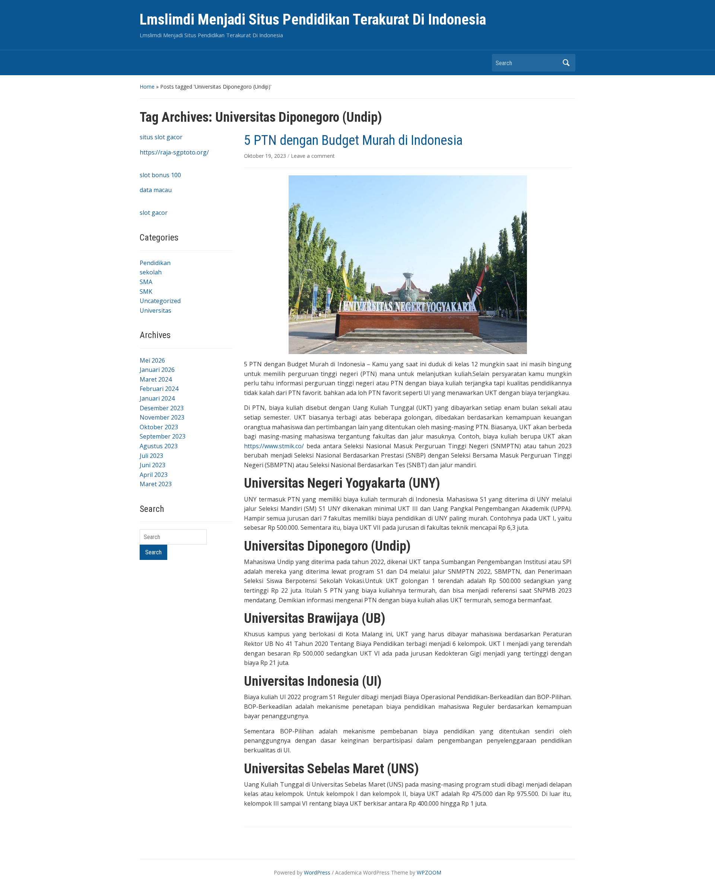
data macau (156, 190)
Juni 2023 (152, 465)
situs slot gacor (161, 137)
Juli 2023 (151, 456)
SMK (146, 291)
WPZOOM (429, 872)
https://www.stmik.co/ (274, 446)
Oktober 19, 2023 (265, 155)
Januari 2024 (157, 398)
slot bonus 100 (160, 175)
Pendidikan (155, 263)
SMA (146, 282)
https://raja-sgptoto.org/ (174, 152)
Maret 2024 (156, 379)
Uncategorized (160, 301)
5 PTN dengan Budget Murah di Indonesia (353, 140)
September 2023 (162, 436)
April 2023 (154, 475)
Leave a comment (313, 155)
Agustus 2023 (159, 446)
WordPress (317, 872)
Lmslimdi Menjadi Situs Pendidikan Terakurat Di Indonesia (313, 19)
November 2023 (162, 417)
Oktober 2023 (159, 427)
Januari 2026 (157, 370)
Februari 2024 (159, 389)
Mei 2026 (152, 360)
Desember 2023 (162, 408)
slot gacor (154, 212)
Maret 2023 (156, 484)
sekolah (151, 272)
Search (566, 62)
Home (147, 86)
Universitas (155, 310)
